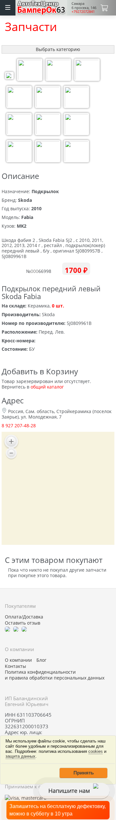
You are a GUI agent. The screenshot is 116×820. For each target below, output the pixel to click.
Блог (41, 660)
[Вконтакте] (15, 629)
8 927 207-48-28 (19, 425)
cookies (95, 751)
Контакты (15, 666)
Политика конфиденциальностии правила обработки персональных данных (54, 675)
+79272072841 (83, 11)
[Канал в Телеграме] (7, 629)
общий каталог (47, 387)
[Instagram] (24, 629)
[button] (83, 773)
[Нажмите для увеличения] (9, 76)
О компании (18, 660)
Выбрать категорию (58, 49)
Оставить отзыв (22, 623)
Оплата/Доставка (24, 617)
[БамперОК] (41, 7)
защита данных (20, 756)
